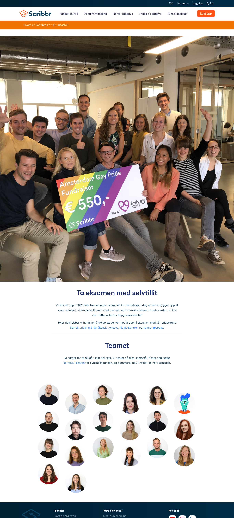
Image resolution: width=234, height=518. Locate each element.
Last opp (206, 13)
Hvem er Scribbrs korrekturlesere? (46, 25)
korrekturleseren (74, 362)
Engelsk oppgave (150, 13)
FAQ (170, 3)
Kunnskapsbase (177, 13)
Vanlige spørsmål (65, 516)
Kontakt (173, 510)
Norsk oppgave (123, 13)
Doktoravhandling (95, 13)
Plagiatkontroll (68, 13)
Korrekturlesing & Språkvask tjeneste (94, 327)
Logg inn (197, 3)
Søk (211, 3)
